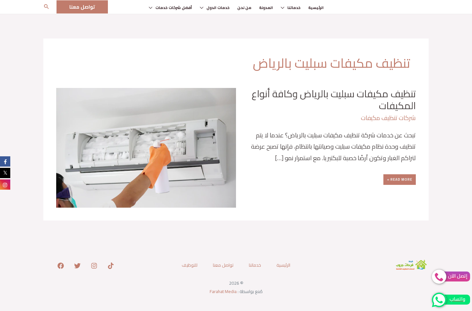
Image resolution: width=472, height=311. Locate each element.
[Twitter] (77, 266)
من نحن (244, 7)
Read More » (400, 178)
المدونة (266, 7)
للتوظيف (189, 265)
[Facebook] (60, 266)
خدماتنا (294, 7)
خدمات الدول (218, 7)
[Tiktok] (111, 266)
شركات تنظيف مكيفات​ (388, 118)
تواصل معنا (223, 265)
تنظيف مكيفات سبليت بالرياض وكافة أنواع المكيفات (334, 100)
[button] (82, 7)
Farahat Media (223, 291)
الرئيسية (316, 7)
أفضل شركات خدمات (173, 7)
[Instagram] (94, 266)
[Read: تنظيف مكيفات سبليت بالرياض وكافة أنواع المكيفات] (146, 147)
